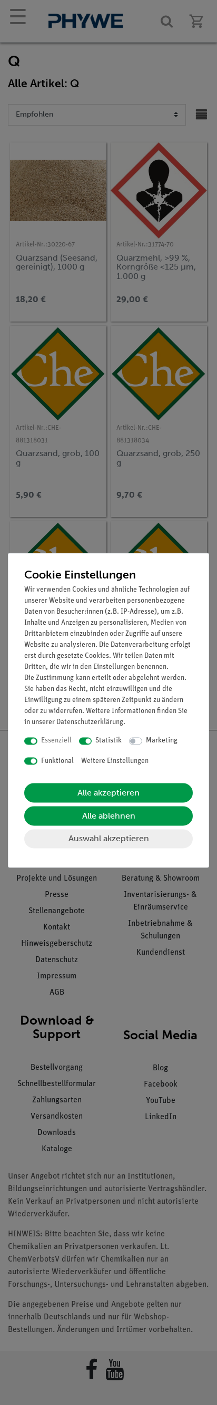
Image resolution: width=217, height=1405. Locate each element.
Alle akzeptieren (108, 793)
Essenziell (56, 741)
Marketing (161, 741)
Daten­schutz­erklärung (89, 723)
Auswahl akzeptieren (108, 839)
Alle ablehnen (108, 816)
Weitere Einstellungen (115, 761)
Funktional (57, 761)
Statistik (108, 741)
